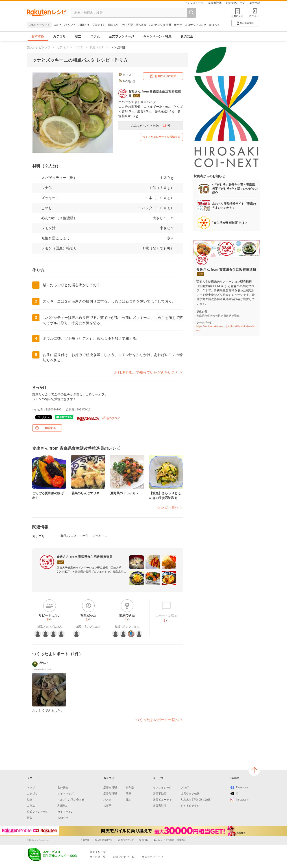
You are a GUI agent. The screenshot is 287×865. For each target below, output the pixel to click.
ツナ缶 (46, 188)
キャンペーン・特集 (157, 36)
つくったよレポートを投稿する (161, 136)
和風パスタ (96, 47)
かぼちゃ (214, 24)
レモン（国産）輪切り (59, 248)
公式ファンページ (121, 36)
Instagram (242, 799)
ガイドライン (65, 811)
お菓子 (107, 805)
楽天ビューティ (162, 799)
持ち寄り (141, 24)
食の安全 (187, 36)
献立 (78, 36)
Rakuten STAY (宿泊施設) (196, 799)
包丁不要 (127, 24)
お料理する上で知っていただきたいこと (146, 372)
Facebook (242, 787)
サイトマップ (65, 793)
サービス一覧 (98, 857)
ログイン (254, 16)
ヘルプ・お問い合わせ (70, 799)
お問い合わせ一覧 (124, 857)
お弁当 (130, 787)
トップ (31, 787)
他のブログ (113, 418)
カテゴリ (59, 36)
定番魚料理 (110, 793)
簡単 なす (114, 24)
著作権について (126, 840)
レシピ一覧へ (168, 507)
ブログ (185, 787)
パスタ (78, 47)
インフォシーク (194, 2)
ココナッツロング (195, 24)
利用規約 (62, 805)
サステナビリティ (152, 857)
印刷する (50, 427)
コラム (95, 36)
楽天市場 (254, 2)
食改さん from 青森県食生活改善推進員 (85, 556)
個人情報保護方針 (104, 840)
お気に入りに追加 (165, 76)
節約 (128, 799)
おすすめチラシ (235, 2)
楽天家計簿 (215, 2)
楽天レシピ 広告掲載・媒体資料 (170, 840)
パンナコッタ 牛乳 (160, 24)
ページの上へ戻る (254, 770)
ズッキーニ (50, 198)
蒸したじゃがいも (65, 24)
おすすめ (37, 36)
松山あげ (83, 24)
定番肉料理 (110, 787)
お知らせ (62, 817)
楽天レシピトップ (38, 47)
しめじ (46, 208)
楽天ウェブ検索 (190, 793)
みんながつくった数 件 (151, 125)
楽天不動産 (159, 793)
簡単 (128, 793)
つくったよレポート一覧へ (157, 720)
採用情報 (143, 840)
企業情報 (84, 840)
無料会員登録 (247, 23)
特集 (29, 817)
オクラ (178, 24)
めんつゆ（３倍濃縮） (59, 218)
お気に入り (237, 16)
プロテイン (98, 24)
